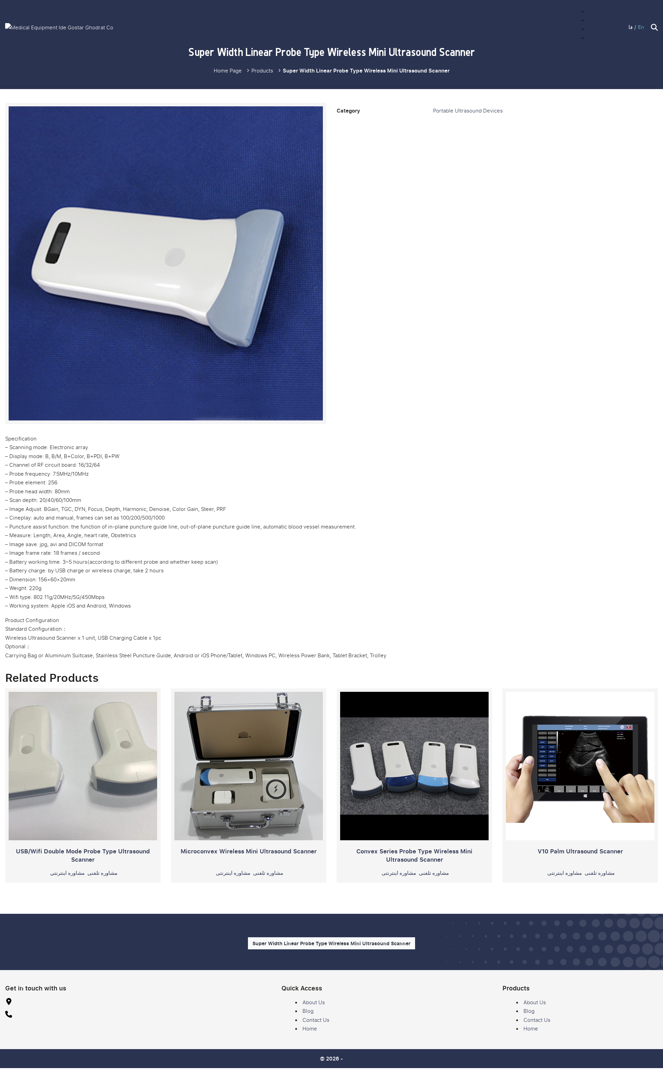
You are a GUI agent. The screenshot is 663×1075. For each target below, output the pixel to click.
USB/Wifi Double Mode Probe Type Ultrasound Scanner (83, 855)
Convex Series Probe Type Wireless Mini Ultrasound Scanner (414, 855)
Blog (593, 20)
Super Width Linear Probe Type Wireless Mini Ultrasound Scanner (331, 943)
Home (595, 37)
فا (630, 26)
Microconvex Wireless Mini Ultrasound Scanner (249, 851)
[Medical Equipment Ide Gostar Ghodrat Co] (59, 27)
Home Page (228, 70)
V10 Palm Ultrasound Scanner (580, 851)
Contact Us (601, 28)
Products (262, 70)
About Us (599, 11)
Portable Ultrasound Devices (468, 110)
